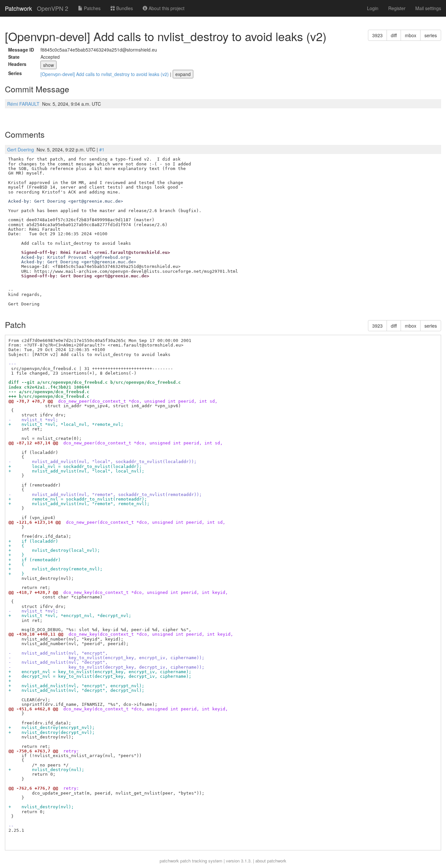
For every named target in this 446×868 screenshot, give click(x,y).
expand (183, 74)
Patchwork (18, 8)
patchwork (169, 861)
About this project (165, 8)
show (48, 65)
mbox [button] (410, 35)
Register (397, 8)
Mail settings (428, 8)
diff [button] (394, 35)
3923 (377, 35)
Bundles (124, 8)
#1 (101, 149)
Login (372, 8)
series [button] (430, 35)
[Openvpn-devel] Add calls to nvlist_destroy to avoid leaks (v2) (105, 74)
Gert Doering (20, 149)
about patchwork (270, 861)
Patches (92, 8)
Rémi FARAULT (23, 104)
